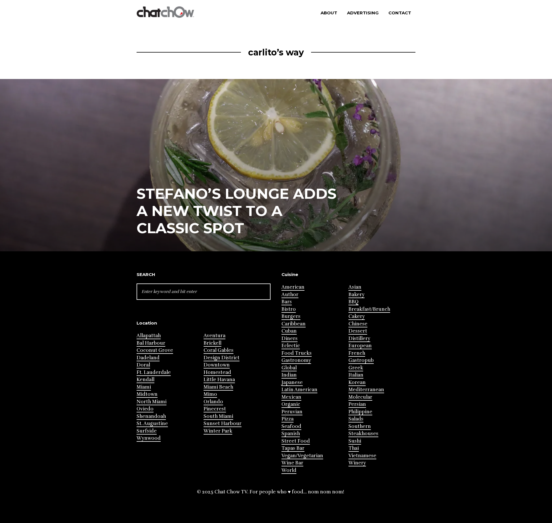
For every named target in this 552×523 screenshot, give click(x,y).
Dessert (357, 331)
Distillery (359, 338)
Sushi (354, 441)
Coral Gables (218, 350)
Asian (354, 287)
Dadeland (148, 358)
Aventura (214, 336)
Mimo (210, 394)
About (329, 13)
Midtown (147, 394)
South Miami (218, 416)
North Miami (151, 402)
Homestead (217, 372)
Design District (221, 358)
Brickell (212, 343)
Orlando (213, 402)
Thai (353, 448)
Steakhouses (363, 434)
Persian (357, 404)
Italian (355, 375)
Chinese (357, 324)
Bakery (356, 295)
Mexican (291, 397)
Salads (355, 419)
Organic (290, 404)
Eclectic (290, 346)
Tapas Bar (292, 448)
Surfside (147, 431)
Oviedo (145, 409)
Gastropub (361, 360)
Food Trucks (296, 353)
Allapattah (149, 336)
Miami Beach (218, 387)
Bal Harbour (151, 343)
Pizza (287, 419)
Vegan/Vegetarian (302, 456)
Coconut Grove (155, 350)
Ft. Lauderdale (154, 372)
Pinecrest (215, 409)
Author (289, 295)
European (360, 346)
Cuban (289, 331)
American (292, 287)
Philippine (360, 412)
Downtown (217, 365)
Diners (289, 338)
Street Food (295, 441)
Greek (355, 368)
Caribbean (293, 324)
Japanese (292, 382)
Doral (143, 365)
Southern (359, 426)
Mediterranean (366, 390)
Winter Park (218, 431)
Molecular (360, 397)
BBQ (353, 302)
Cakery (356, 316)
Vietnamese (362, 456)
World (288, 470)
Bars (286, 302)
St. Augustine (152, 423)
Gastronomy (296, 360)
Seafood (291, 426)
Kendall (145, 380)
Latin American (299, 390)
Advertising (363, 13)
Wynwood (149, 438)
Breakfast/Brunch (369, 309)
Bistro (288, 309)
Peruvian (291, 412)
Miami (144, 387)
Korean (357, 382)
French (356, 353)
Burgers (290, 316)
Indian (289, 375)
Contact (399, 13)
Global (289, 368)
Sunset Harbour (222, 423)
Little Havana (219, 380)
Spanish (290, 434)
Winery (357, 463)
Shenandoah (151, 416)
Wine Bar (292, 463)
